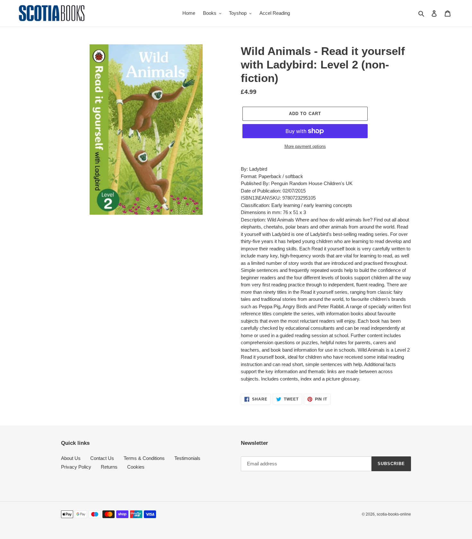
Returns (109, 467)
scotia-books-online (394, 514)
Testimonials (187, 458)
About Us (71, 458)
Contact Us (102, 458)
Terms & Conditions (144, 458)
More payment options (305, 146)
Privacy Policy (76, 467)
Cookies (135, 467)
